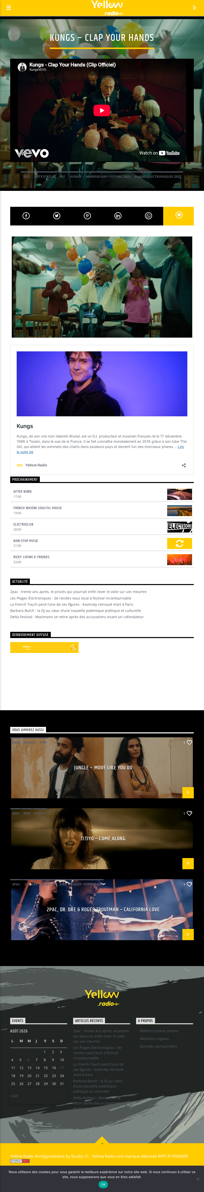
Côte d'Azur (44, 176)
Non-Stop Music (25, 541)
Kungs (75, 176)
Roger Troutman (86, 884)
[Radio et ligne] (73, 647)
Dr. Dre (31, 884)
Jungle (30, 742)
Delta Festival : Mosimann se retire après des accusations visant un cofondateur (77, 616)
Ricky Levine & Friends (31, 557)
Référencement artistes (159, 1031)
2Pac (16, 884)
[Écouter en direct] (16, 647)
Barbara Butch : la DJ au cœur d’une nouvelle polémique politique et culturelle (75, 610)
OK (103, 1185)
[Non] (197, 1178)
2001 (15, 813)
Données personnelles (158, 1046)
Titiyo (40, 813)
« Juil (14, 1095)
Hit (62, 176)
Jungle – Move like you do (103, 767)
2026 (15, 742)
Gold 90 (48, 884)
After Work (22, 491)
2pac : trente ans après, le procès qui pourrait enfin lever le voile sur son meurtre (78, 591)
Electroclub (23, 524)
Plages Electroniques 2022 (158, 176)
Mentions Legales (154, 1038)
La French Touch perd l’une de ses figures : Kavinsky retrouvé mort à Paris (71, 604)
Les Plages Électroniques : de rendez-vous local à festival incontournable (70, 598)
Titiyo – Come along (103, 838)
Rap (63, 884)
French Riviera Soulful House (37, 508)
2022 (26, 176)
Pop (43, 742)
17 (62, 1067)
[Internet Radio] (102, 1161)
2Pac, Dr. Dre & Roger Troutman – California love (103, 909)
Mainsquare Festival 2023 (108, 176)
